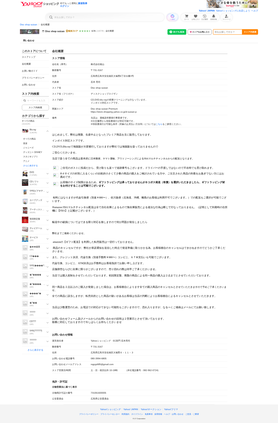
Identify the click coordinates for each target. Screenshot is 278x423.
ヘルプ (254, 10)
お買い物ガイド (30, 71)
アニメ (26, 161)
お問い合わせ (28, 84)
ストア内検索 (250, 32)
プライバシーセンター (110, 414)
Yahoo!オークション (151, 409)
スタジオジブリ (30, 156)
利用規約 (125, 414)
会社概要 (110, 31)
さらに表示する (30, 165)
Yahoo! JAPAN (207, 10)
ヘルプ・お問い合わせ (173, 414)
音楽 (25, 143)
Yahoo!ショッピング (110, 409)
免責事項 (149, 414)
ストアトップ (28, 57)
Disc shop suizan (28, 24)
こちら (159, 124)
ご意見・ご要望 (192, 414)
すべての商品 (29, 139)
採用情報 (158, 414)
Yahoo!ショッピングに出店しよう (233, 10)
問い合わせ (28, 40)
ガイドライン (137, 414)
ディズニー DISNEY (32, 152)
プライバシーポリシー (33, 77)
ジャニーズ (28, 147)
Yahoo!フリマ (171, 409)
